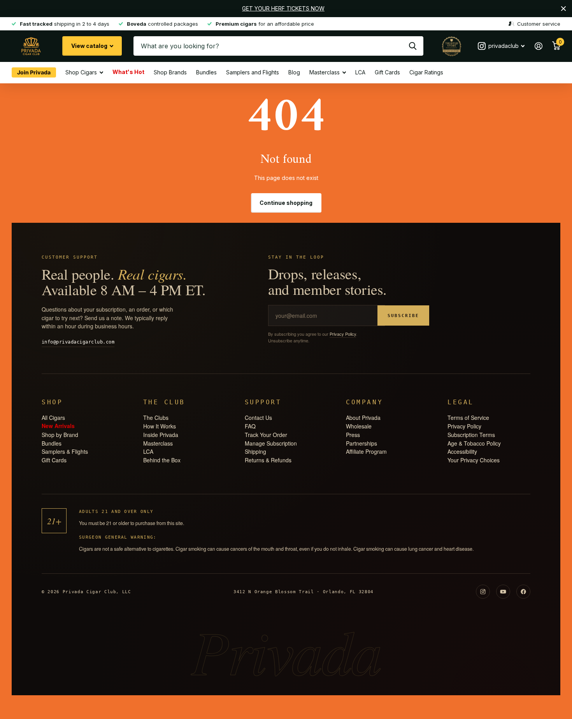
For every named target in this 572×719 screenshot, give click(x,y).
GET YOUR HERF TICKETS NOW (283, 8)
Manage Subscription (271, 443)
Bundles (206, 72)
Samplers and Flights (252, 72)
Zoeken (412, 46)
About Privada (363, 417)
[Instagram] (483, 592)
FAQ (250, 426)
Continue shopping (286, 202)
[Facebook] (523, 592)
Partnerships (361, 443)
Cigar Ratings (426, 72)
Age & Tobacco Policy (474, 443)
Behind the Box (162, 460)
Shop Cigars (81, 72)
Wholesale (359, 426)
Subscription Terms (471, 435)
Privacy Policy (343, 334)
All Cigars (53, 417)
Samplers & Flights (65, 451)
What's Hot (128, 71)
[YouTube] (503, 592)
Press (353, 435)
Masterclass (324, 72)
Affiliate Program (366, 451)
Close (563, 8)
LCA (360, 72)
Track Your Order (266, 435)
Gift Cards (387, 72)
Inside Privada (160, 435)
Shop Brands (170, 72)
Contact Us (258, 417)
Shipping (255, 451)
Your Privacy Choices (473, 460)
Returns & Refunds (268, 460)
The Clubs (155, 417)
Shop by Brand (60, 435)
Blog (294, 72)
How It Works (159, 426)
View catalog (90, 45)
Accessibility (462, 451)
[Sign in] (538, 46)
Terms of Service (468, 417)
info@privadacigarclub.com (78, 342)
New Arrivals (58, 425)
